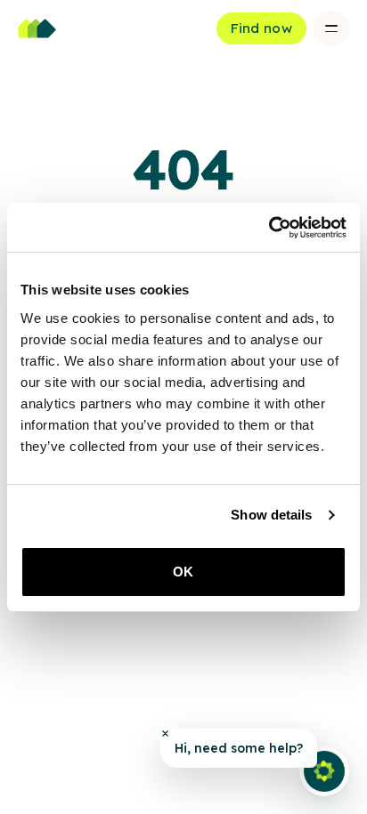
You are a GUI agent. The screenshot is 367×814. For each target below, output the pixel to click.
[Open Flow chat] (324, 771)
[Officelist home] (37, 28)
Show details (271, 514)
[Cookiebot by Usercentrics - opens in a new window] (269, 227)
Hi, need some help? (239, 748)
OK (183, 571)
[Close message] (165, 733)
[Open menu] (331, 28)
